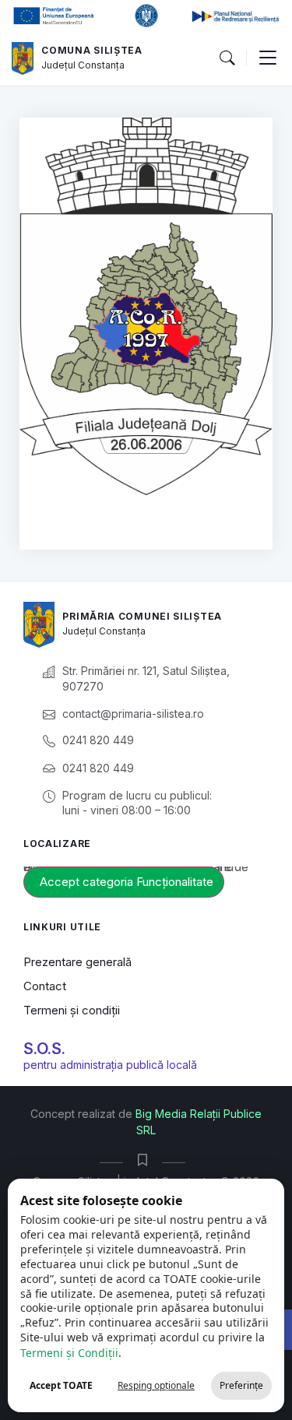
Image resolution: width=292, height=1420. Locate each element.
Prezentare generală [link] (77, 961)
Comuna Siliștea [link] (91, 50)
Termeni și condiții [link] (71, 1010)
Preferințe (241, 1385)
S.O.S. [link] (44, 1048)
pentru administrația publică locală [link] (110, 1064)
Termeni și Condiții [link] (69, 1352)
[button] (226, 58)
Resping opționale (156, 1385)
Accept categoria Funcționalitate (126, 881)
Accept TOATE (61, 1385)
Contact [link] (44, 986)
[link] (22, 58)
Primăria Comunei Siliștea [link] (142, 616)
